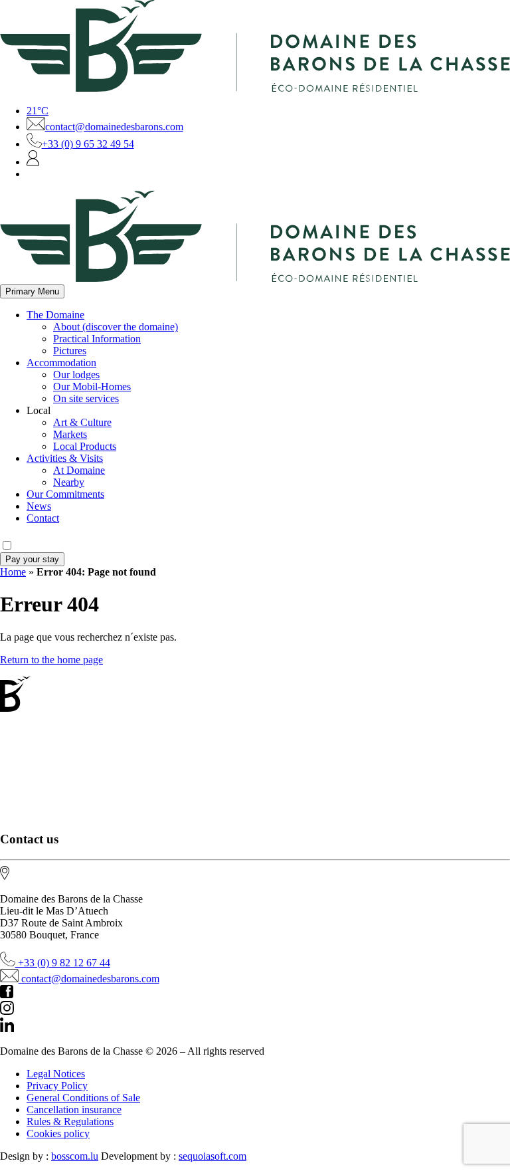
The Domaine (55, 314)
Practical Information (97, 338)
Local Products (84, 446)
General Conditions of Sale (83, 1097)
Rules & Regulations (70, 1121)
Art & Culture (82, 422)
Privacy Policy (57, 1085)
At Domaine (79, 470)
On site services (86, 398)
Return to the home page (51, 659)
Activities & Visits (65, 458)
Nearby (68, 482)
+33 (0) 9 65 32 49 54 (88, 144)
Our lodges (76, 374)
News (39, 506)
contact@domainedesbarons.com (114, 126)
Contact (43, 518)
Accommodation (61, 362)
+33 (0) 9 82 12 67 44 (62, 962)
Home (13, 572)
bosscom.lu (74, 1156)
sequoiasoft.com (212, 1156)
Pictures (69, 350)
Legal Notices (56, 1073)
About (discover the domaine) (115, 326)
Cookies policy (58, 1133)
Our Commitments (65, 494)
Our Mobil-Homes (92, 386)
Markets (70, 434)
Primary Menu (32, 291)
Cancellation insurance (74, 1109)
